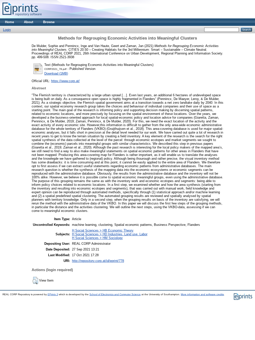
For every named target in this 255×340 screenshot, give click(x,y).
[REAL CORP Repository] (22, 17)
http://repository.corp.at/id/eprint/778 (98, 261)
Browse (49, 22)
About (28, 22)
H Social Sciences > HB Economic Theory (102, 230)
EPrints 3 (53, 294)
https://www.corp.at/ (65, 81)
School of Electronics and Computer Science (115, 294)
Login (7, 30)
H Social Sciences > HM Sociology (97, 238)
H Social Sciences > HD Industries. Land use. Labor (109, 234)
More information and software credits (202, 294)
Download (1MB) (56, 73)
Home (9, 22)
